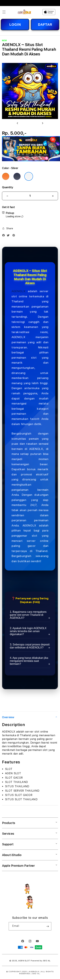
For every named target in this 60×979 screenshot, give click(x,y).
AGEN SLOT (24, 961)
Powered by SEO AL (40, 961)
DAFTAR (45, 24)
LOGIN (15, 24)
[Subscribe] (47, 926)
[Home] (24, 12)
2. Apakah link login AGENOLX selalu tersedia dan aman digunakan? (28, 631)
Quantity (7, 187)
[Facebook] (4, 236)
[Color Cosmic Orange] (5, 176)
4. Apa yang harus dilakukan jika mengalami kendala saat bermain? (29, 660)
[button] (4, 12)
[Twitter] (9, 236)
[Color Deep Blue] (17, 176)
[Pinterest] (14, 236)
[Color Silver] (29, 176)
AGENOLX (18, 291)
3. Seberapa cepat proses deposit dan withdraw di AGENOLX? (30, 646)
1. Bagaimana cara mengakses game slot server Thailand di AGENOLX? (28, 614)
